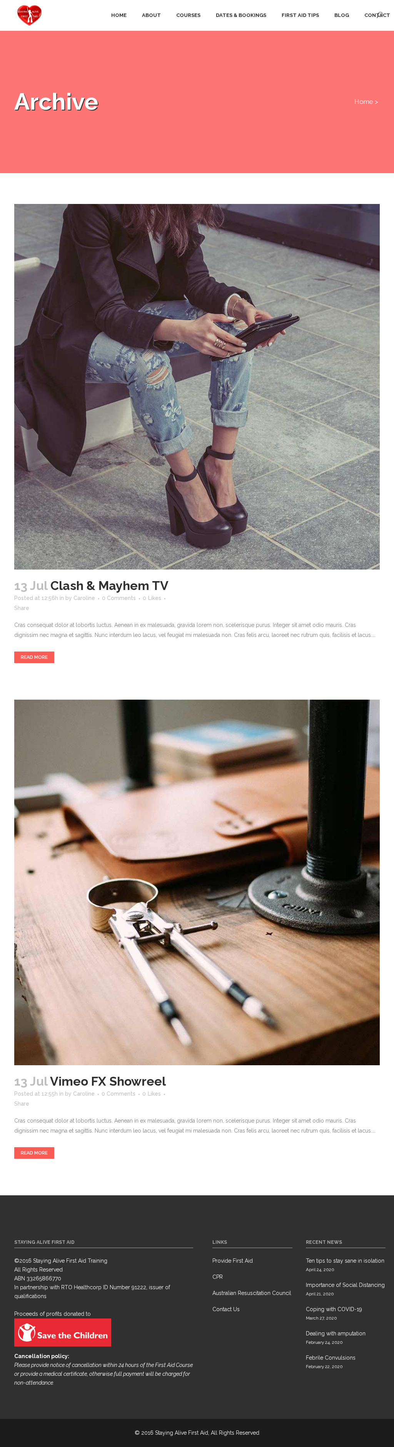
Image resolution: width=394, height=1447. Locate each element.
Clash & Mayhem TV (109, 585)
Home (363, 101)
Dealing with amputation (336, 1333)
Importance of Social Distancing (345, 1285)
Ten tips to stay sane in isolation (345, 1261)
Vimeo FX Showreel (108, 1081)
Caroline (84, 598)
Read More (34, 657)
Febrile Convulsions (331, 1358)
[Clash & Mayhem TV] (197, 387)
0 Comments (119, 598)
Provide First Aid (232, 1261)
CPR (217, 1277)
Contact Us (226, 1309)
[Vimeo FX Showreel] (197, 882)
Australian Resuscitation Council (251, 1293)
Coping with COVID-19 (334, 1309)
